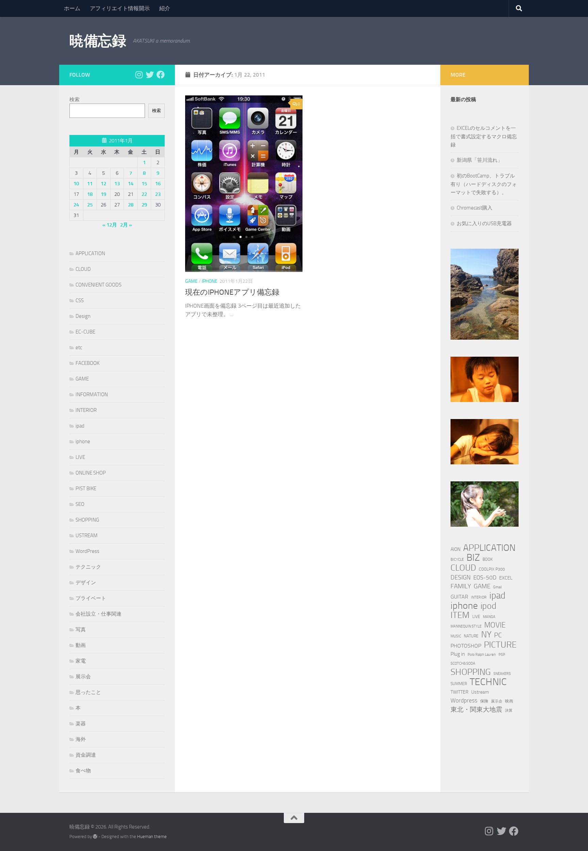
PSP (502, 654)
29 (144, 205)
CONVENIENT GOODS (98, 285)
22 (144, 194)
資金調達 (86, 755)
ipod (488, 606)
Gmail (497, 587)
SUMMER (459, 683)
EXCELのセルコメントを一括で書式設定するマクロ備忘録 (484, 136)
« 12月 (109, 225)
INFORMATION (92, 394)
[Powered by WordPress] (95, 836)
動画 (81, 645)
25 (90, 205)
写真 (81, 629)
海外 (81, 739)
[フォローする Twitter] (150, 75)
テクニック (88, 567)
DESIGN (461, 577)
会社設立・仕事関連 (98, 614)
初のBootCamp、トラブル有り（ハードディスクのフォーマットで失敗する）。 (484, 184)
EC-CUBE (85, 332)
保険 (484, 700)
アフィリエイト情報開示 (120, 8)
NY (486, 635)
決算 (508, 710)
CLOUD (83, 269)
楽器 (81, 724)
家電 (81, 661)
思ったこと (88, 692)
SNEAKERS (502, 673)
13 (117, 184)
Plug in (458, 654)
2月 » (126, 225)
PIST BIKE (86, 488)
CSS (80, 300)
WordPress (87, 551)
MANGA (489, 617)
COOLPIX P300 (492, 569)
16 (158, 184)
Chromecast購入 (474, 208)
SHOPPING (87, 520)
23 (158, 194)
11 (90, 184)
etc (79, 347)
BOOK (488, 559)
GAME (191, 281)
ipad (80, 426)
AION (455, 549)
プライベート (91, 598)
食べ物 (83, 771)
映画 (509, 700)
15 (144, 184)
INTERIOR (86, 410)
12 (103, 184)
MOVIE (495, 625)
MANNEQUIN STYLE (466, 626)
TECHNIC (488, 682)
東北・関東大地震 (476, 709)
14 (130, 184)
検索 (74, 99)
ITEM (460, 615)
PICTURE (500, 644)
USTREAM (87, 535)
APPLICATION (90, 253)
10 (76, 184)
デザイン (86, 582)
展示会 (83, 677)
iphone (209, 281)
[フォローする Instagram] (139, 75)
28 (130, 205)
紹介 (164, 8)
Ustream (480, 692)
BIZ (473, 558)
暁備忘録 (97, 40)
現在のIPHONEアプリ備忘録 (232, 292)
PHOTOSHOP (466, 646)
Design (83, 316)
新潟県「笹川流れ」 (480, 160)
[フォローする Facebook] (161, 75)
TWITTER (460, 692)
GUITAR (459, 596)
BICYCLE (457, 559)
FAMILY (461, 586)
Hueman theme (152, 836)
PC (498, 635)
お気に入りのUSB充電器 (484, 223)
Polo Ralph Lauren (482, 654)
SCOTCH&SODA (463, 663)
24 (76, 205)
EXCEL (505, 578)
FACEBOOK (87, 363)
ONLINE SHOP (91, 473)
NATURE (471, 635)
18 (90, 194)
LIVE (80, 457)
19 (103, 194)
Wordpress (464, 700)
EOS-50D (484, 577)
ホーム (72, 8)
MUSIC (456, 636)
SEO (80, 504)
